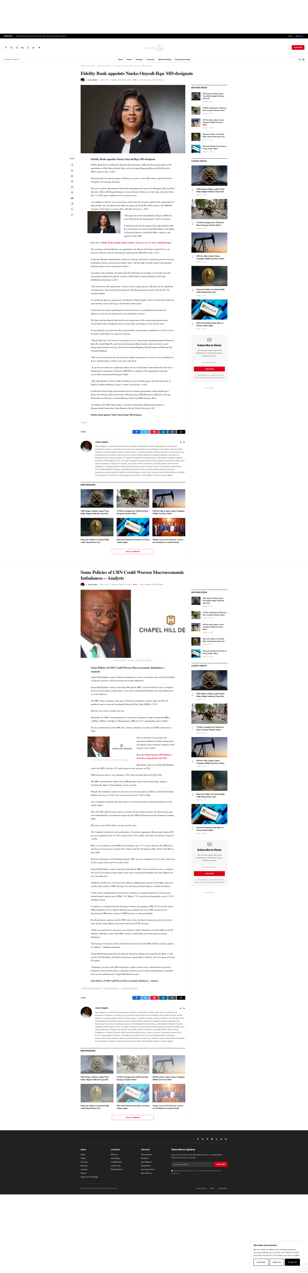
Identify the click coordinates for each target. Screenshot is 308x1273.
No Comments (146, 80)
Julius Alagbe (92, 80)
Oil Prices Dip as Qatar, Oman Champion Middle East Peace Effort (41, 36)
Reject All (277, 1262)
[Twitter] (72, 170)
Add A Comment (133, 552)
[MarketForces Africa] (154, 47)
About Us (299, 36)
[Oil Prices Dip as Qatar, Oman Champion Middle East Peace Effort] (168, 498)
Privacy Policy (210, 378)
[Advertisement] (154, 17)
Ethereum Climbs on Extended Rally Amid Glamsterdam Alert (95, 540)
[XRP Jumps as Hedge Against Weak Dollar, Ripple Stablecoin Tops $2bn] (97, 498)
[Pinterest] (72, 181)
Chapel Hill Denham (111, 988)
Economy (150, 59)
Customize (261, 1262)
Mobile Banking (164, 59)
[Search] (299, 59)
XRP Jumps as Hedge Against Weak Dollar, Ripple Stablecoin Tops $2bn (95, 512)
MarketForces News (104, 66)
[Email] (72, 187)
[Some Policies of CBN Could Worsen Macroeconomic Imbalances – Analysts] (133, 624)
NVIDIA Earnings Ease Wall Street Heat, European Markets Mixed (133, 512)
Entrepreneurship (182, 59)
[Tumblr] (72, 192)
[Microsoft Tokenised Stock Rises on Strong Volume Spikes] (133, 527)
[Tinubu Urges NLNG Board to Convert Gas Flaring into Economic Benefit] (168, 527)
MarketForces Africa (87, 66)
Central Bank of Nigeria (91, 988)
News (129, 59)
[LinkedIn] (72, 176)
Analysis (139, 59)
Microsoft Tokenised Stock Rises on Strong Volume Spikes (133, 540)
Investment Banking (129, 988)
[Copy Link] (72, 214)
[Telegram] (72, 203)
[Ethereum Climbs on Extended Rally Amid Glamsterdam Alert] (97, 527)
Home (290, 36)
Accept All (292, 1262)
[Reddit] (72, 198)
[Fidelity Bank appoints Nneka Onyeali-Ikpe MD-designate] (133, 119)
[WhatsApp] (72, 209)
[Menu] (303, 59)
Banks (84, 422)
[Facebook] (72, 165)
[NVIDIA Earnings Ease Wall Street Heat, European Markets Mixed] (133, 498)
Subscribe (298, 47)
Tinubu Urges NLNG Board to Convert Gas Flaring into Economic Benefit (167, 540)
